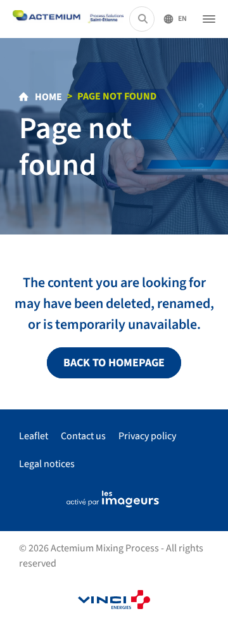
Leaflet (33, 436)
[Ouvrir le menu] (209, 19)
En (182, 18)
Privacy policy (147, 436)
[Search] (143, 19)
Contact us (83, 436)
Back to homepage (114, 363)
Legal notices (47, 464)
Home (47, 97)
